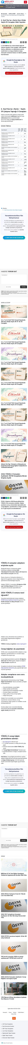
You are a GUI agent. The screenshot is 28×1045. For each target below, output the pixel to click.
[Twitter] (4, 42)
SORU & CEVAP (12, 13)
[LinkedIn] (6, 42)
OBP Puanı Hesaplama (7, 1028)
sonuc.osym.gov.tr (21, 644)
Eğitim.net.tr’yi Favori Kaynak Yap (14, 73)
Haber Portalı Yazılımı (8, 1043)
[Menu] (25, 2)
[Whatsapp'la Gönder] (8, 42)
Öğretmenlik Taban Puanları (8, 1033)
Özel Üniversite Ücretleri (8, 1026)
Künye (10, 1012)
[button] (21, 42)
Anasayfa (5, 13)
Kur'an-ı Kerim (20, 13)
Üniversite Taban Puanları (8, 1037)
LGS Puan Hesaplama (7, 1024)
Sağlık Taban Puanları (7, 1035)
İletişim (14, 1012)
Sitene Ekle (13, 1014)
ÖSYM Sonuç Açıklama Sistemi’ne (10, 600)
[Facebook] (2, 42)
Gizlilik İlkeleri (21, 1012)
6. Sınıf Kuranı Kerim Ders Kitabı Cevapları (13, 210)
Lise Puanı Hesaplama (7, 1031)
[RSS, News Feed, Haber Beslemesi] (14, 1018)
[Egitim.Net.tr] (7, 2)
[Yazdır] (10, 42)
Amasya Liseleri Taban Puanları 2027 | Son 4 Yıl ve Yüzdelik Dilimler (16, 6)
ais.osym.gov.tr (7, 741)
